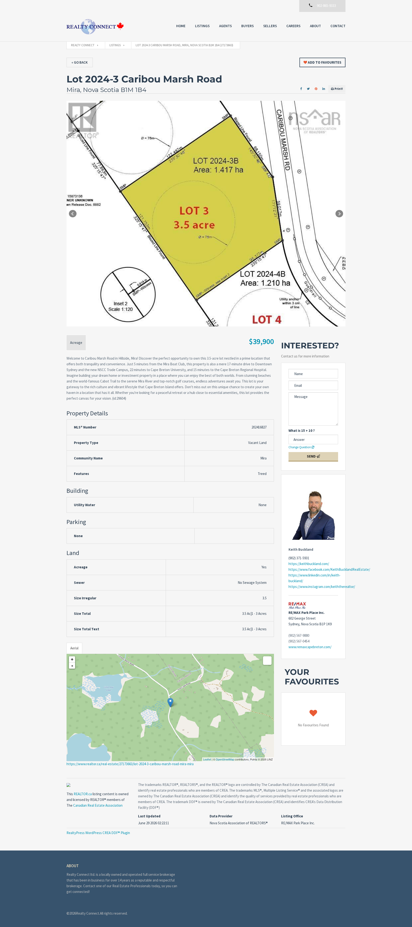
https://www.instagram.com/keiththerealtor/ (321, 586)
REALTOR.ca (83, 794)
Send (311, 456)
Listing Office (292, 816)
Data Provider (221, 816)
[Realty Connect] (95, 26)
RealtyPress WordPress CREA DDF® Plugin (98, 832)
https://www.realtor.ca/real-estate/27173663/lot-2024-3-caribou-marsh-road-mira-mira (130, 764)
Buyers (247, 26)
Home (180, 26)
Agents (225, 26)
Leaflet (207, 759)
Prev (73, 214)
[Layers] (267, 660)
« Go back (80, 62)
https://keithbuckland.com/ (308, 563)
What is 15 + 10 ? (301, 430)
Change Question (300, 447)
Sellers (270, 26)
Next (339, 214)
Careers (293, 26)
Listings (202, 26)
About (315, 26)
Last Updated (149, 816)
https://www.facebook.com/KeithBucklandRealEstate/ (329, 569)
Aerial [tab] (74, 648)
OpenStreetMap (225, 759)
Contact (337, 26)
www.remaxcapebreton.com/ (309, 647)
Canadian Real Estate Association (98, 805)
